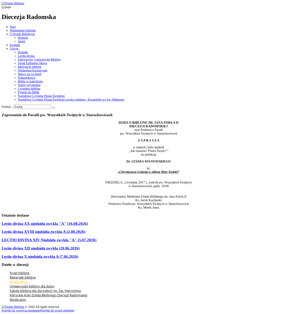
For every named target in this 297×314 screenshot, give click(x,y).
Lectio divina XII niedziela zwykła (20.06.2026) (41, 248)
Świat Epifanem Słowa (32, 63)
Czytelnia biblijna (29, 88)
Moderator (18, 299)
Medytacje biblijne (29, 66)
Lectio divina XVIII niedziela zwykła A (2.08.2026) (43, 232)
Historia (23, 37)
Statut (21, 41)
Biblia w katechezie (30, 81)
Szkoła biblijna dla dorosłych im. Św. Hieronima (45, 291)
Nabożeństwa (26, 77)
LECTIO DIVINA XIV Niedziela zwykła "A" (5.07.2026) (49, 240)
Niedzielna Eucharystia (32, 70)
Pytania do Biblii (28, 92)
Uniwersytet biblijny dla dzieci (32, 286)
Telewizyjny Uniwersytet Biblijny (39, 59)
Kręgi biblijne (19, 273)
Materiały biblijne (23, 277)
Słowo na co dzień (29, 74)
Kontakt (15, 45)
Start (13, 26)
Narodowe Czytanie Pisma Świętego (41, 96)
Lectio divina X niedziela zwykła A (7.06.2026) (40, 256)
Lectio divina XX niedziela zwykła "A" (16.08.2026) (45, 223)
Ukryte (14, 48)
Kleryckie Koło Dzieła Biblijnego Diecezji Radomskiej (48, 295)
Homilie (23, 52)
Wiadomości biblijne (23, 30)
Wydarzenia (18, 282)
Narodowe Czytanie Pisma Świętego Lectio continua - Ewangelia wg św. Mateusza (71, 99)
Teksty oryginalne (29, 85)
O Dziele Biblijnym (22, 34)
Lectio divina (26, 56)
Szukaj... (7, 106)
